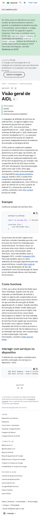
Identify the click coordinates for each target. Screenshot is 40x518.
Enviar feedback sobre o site (13, 509)
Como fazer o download (10, 425)
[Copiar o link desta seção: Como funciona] (23, 284)
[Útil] (12, 88)
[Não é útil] (15, 88)
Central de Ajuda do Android (12, 476)
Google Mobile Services (10, 486)
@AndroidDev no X (8, 449)
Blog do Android (7, 452)
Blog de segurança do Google (12, 456)
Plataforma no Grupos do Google (13, 459)
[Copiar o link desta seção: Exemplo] (15, 202)
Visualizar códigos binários (11, 429)
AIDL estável (28, 190)
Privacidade (15, 505)
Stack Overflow (7, 490)
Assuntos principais (26, 84)
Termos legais (33, 501)
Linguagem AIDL (28, 256)
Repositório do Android (10, 418)
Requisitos (5, 422)
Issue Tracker (6, 494)
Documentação (9, 10)
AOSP (4, 84)
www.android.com (8, 483)
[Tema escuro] (34, 213)
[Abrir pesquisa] (20, 2)
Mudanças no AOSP (10, 49)
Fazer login (32, 3)
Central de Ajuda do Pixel (10, 479)
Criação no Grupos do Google (12, 463)
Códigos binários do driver (11, 436)
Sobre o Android (8, 501)
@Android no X (7, 445)
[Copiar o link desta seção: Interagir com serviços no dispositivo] (18, 352)
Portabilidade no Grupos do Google (14, 466)
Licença (6, 505)
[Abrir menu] (3, 2)
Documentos (12, 84)
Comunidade (20, 501)
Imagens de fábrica (9, 432)
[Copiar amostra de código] (36, 213)
